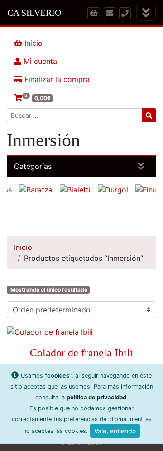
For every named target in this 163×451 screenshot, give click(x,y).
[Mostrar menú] (146, 13)
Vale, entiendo (115, 431)
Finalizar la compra (56, 79)
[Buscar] (149, 115)
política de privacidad (96, 397)
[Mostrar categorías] (141, 166)
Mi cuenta (39, 61)
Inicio (32, 43)
